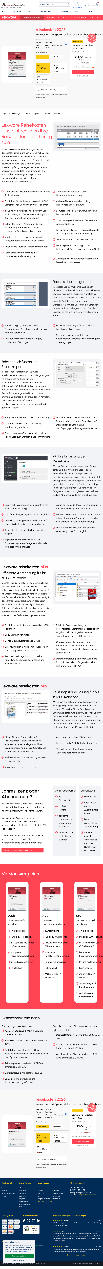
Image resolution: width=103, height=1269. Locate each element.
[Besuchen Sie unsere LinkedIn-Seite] (39, 1221)
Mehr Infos (25, 1251)
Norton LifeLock (57, 1193)
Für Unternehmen (24, 1204)
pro (40, 80)
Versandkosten (6, 1188)
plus (57, 68)
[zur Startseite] (13, 6)
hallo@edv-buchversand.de (87, 1195)
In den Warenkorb (83, 72)
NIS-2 (20, 1207)
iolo (39, 1196)
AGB (31, 1263)
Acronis (40, 1188)
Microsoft (41, 1193)
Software (22, 1188)
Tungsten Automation (44, 1199)
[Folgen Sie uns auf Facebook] (24, 1221)
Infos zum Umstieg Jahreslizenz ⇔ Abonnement (22, 850)
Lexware (55, 1188)
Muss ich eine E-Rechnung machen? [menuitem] (85, 17)
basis (40, 68)
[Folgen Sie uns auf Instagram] (34, 1221)
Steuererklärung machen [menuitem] (55, 17)
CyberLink (55, 1191)
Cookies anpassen (19, 1260)
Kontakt (14, 1263)
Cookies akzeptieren (19, 1256)
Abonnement (42, 57)
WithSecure (56, 1199)
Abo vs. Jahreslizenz (52, 114)
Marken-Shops (23, 1201)
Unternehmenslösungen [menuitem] (30, 17)
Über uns (5, 1196)
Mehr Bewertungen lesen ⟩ (77, 1255)
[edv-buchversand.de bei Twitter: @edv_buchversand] (29, 1221)
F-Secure (41, 1191)
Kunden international (8, 1193)
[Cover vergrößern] (17, 64)
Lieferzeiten (5, 1191)
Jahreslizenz (57, 57)
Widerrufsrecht (41, 1263)
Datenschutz (24, 1263)
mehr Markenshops (45, 1201)
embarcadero (56, 1196)
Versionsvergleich (33, 114)
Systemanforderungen (12, 114)
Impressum (5, 1263)
